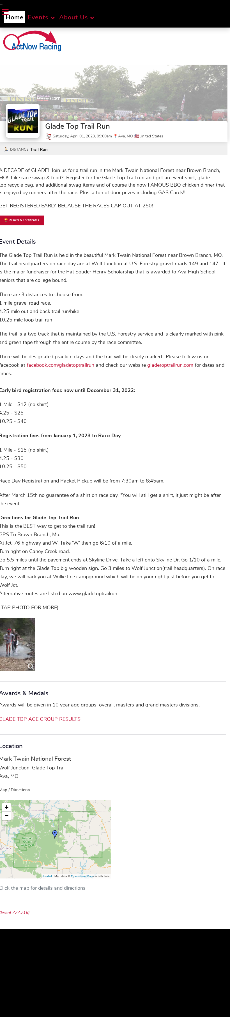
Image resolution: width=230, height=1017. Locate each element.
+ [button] (6, 807)
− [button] (6, 815)
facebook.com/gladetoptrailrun (60, 365)
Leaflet (47, 876)
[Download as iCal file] (48, 136)
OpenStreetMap (82, 876)
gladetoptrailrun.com (170, 365)
